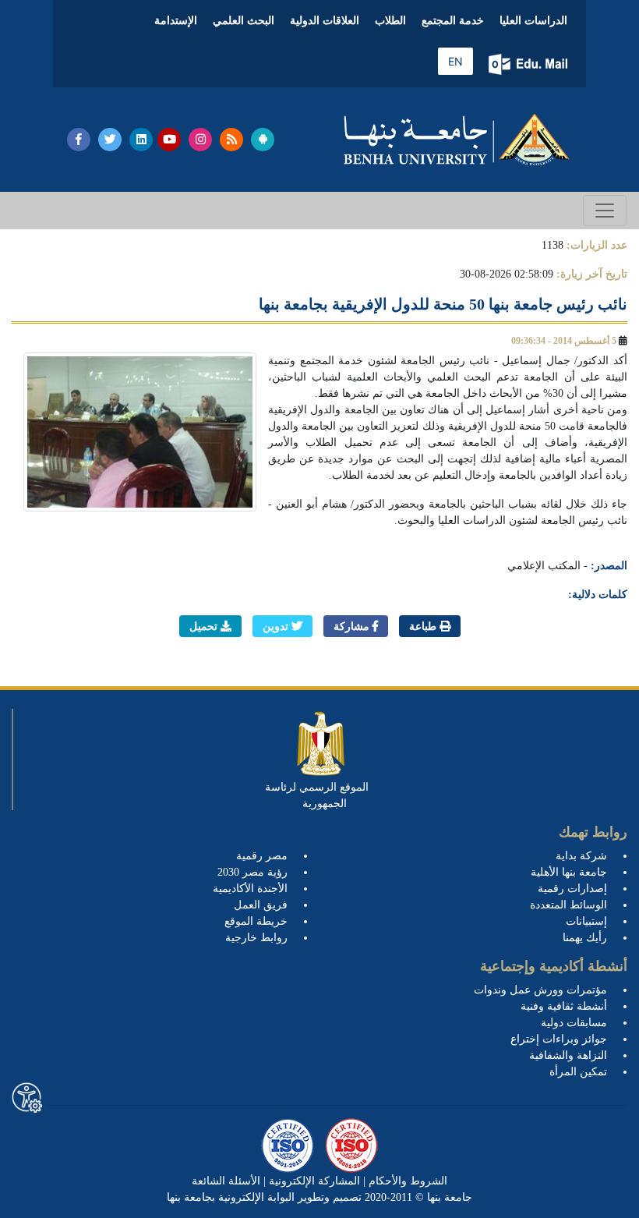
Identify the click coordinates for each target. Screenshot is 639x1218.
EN (455, 61)
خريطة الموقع (256, 921)
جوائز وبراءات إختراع (558, 1039)
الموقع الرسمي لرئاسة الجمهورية (317, 795)
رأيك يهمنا (585, 938)
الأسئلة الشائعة (226, 1181)
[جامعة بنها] (456, 139)
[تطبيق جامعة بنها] (262, 139)
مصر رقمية (262, 856)
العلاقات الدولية (324, 21)
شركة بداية (581, 856)
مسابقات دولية (574, 1023)
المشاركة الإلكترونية (313, 1181)
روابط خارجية (256, 938)
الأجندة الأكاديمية (250, 888)
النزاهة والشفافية (568, 1055)
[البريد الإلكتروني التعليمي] (529, 64)
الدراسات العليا (533, 21)
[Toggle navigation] (605, 210)
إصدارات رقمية (572, 888)
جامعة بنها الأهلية (569, 872)
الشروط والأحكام (406, 1181)
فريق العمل (261, 905)
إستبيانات (586, 921)
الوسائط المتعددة (568, 905)
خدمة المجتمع (453, 21)
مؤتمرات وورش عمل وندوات (540, 990)
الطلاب (390, 21)
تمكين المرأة (578, 1072)
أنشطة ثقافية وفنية (564, 1006)
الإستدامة (175, 21)
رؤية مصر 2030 (252, 872)
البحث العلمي (243, 21)
